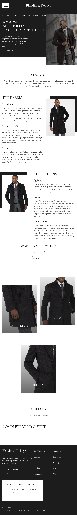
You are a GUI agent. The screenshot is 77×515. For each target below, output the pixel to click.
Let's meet (16, 497)
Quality (56, 462)
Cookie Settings (41, 510)
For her (37, 468)
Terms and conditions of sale (25, 510)
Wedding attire (40, 451)
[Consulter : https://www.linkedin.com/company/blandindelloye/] (7, 473)
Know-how (57, 457)
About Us (57, 451)
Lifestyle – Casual (41, 462)
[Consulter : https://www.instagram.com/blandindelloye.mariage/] (5, 473)
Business (37, 457)
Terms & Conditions (7, 510)
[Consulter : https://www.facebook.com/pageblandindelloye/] (3, 473)
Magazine (38, 474)
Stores (55, 474)
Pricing (56, 468)
